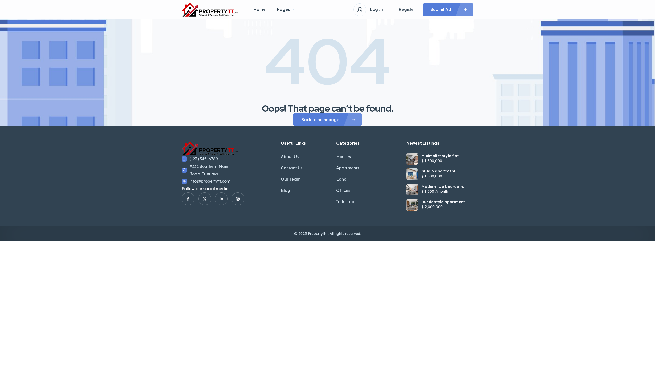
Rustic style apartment (443, 202)
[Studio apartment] (412, 174)
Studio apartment (438, 171)
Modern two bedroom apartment (442, 186)
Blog (285, 190)
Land (341, 179)
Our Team (290, 179)
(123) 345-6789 (203, 159)
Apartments (347, 167)
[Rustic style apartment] (412, 205)
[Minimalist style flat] (412, 159)
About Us (290, 156)
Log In (376, 9)
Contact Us (291, 167)
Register (407, 9)
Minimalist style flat (440, 156)
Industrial (345, 201)
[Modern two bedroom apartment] (412, 189)
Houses (343, 156)
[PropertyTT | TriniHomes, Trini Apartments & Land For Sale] (210, 10)
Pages (283, 9)
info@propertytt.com (209, 181)
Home (260, 9)
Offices (343, 190)
